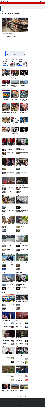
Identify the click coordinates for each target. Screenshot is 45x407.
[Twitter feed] (4, 398)
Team (27, 396)
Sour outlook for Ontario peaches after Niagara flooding (24, 226)
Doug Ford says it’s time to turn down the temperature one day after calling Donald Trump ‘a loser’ (8, 146)
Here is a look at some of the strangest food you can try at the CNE (6, 133)
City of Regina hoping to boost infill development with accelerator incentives (8, 223)
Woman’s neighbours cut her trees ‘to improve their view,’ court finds (24, 86)
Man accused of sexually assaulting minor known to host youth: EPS (24, 187)
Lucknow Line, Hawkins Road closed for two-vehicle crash (11, 268)
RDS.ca (33, 403)
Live (36, 1)
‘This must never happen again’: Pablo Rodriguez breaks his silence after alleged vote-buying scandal (11, 188)
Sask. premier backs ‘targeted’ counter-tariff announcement (10, 226)
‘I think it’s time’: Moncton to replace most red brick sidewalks (11, 207)
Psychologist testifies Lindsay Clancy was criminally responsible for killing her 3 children (24, 308)
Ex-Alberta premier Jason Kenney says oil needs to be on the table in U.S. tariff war (8, 165)
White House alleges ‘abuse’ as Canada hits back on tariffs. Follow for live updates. (6, 76)
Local (9, 1)
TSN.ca (23, 403)
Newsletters (25, 396)
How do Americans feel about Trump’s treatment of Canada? (10, 284)
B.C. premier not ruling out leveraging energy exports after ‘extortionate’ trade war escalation (21, 146)
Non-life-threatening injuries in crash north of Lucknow (10, 264)
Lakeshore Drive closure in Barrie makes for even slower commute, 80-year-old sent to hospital (22, 262)
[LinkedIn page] (8, 398)
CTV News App (18, 396)
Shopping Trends (28, 1)
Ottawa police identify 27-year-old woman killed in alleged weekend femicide (24, 172)
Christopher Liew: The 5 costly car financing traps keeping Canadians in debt (23, 123)
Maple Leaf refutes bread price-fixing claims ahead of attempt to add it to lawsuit (16, 55)
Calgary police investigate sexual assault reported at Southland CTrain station (10, 169)
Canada (12, 1)
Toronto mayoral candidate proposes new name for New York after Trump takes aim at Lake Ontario (15, 76)
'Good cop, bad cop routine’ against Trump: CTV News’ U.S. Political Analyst (24, 113)
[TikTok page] (5, 398)
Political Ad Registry (15, 403)
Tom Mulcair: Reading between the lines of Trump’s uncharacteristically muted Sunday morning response (6, 390)
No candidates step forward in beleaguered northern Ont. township (21, 243)
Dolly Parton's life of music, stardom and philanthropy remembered (14, 113)
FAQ (23, 396)
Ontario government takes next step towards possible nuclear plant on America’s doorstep (7, 262)
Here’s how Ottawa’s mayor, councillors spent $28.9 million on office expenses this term (23, 169)
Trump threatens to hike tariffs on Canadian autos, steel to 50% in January (8, 320)
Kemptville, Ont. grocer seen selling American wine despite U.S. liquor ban (22, 165)
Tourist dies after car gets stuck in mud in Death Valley (24, 304)
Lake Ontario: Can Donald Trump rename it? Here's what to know (15, 85)
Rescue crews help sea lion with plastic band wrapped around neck (6, 113)
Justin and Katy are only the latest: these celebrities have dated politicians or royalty (14, 133)
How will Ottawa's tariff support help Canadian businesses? (24, 99)
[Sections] (1, 1)
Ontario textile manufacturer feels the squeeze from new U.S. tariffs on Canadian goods (24, 230)
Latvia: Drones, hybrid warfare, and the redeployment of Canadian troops (24, 390)
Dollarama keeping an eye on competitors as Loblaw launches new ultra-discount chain (15, 53)
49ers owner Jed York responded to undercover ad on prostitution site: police (8, 355)
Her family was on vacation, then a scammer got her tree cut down (6, 122)
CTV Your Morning (22, 1)
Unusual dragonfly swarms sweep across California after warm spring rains (8, 373)
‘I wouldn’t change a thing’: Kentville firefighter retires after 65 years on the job (7, 204)
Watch (15, 1)
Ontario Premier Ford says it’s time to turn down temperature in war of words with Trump (6, 86)
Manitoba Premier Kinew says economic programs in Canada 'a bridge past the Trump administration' (15, 100)
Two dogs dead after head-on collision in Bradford (23, 268)
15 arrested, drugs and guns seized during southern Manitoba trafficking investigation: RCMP (22, 204)
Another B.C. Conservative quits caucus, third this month (8, 301)
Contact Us (21, 396)
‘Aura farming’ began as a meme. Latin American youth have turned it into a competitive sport (21, 356)
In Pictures (18, 1)
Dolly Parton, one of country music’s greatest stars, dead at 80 (24, 76)
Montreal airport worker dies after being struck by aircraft (8, 185)
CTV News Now (33, 1)
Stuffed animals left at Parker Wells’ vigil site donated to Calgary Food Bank (11, 172)
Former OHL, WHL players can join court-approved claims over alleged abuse (15, 123)
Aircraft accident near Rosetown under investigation (7, 243)
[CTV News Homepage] (5, 1)
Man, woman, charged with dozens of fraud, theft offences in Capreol (24, 245)
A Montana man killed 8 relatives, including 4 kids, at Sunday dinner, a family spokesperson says (22, 301)
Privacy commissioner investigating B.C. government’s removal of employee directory (24, 149)
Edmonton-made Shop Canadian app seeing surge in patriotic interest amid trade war (22, 185)
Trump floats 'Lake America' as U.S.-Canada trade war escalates (6, 100)
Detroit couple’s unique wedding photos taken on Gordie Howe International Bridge (8, 281)
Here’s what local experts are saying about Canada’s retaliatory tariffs (24, 264)
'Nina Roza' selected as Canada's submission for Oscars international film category (21, 337)
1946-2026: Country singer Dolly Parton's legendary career (23, 132)
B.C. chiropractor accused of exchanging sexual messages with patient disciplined (24, 152)
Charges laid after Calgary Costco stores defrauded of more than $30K (11, 307)
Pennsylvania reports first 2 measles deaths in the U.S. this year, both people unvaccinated (8, 337)
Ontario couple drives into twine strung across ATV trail (22, 223)
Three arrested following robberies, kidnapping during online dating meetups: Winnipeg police (24, 211)
